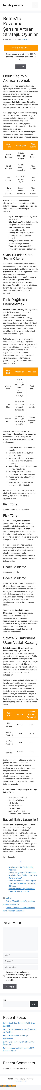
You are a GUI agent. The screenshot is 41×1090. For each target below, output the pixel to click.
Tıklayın (21, 67)
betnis (8, 898)
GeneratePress (20, 1081)
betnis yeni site (13, 5)
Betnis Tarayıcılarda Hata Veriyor (22, 873)
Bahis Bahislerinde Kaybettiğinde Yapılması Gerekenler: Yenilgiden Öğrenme (22, 883)
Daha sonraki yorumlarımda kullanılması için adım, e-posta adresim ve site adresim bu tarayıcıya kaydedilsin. (21, 976)
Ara (4, 1000)
